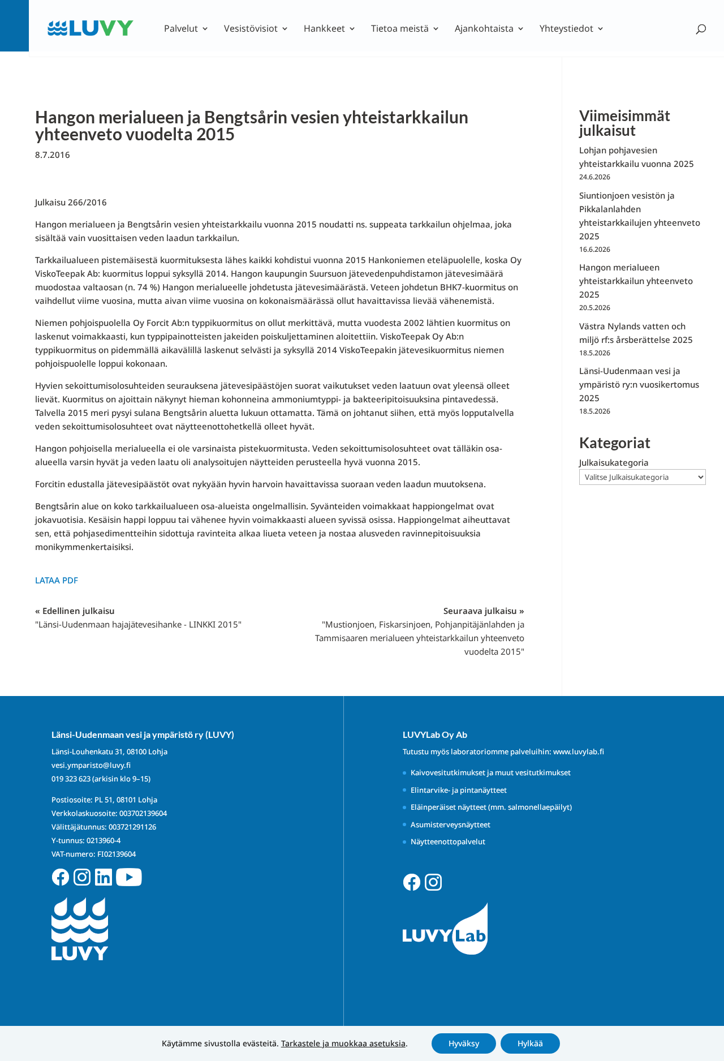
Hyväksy (464, 1043)
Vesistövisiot (251, 29)
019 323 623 (70, 779)
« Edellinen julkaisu (138, 617)
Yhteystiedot (566, 29)
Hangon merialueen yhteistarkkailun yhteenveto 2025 (636, 280)
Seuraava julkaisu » (419, 631)
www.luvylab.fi (578, 751)
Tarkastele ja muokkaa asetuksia (343, 1043)
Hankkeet (324, 29)
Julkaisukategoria (614, 462)
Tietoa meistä (400, 29)
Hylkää (530, 1043)
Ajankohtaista (484, 29)
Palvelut (181, 29)
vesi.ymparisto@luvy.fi (91, 765)
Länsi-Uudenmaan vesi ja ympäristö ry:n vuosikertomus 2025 (639, 384)
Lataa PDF (56, 580)
